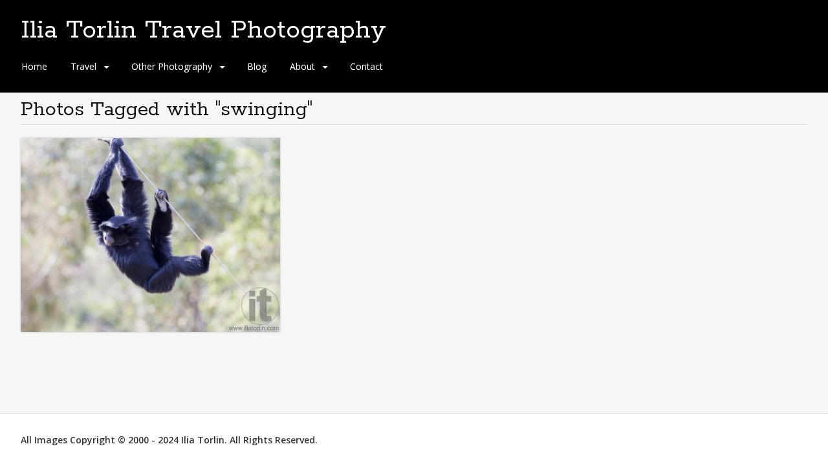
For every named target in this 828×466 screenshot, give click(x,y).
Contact (366, 66)
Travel (83, 66)
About (302, 66)
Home (34, 66)
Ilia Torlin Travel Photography (203, 30)
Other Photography (171, 66)
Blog (257, 66)
